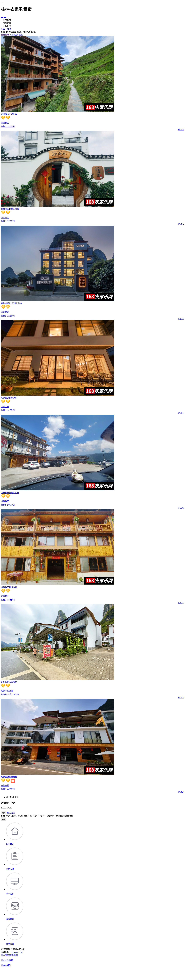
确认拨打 (11, 813)
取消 (3, 813)
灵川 (12, 35)
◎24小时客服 (7, 960)
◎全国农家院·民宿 (9, 955)
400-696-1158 (16, 952)
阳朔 (16, 35)
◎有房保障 (6, 965)
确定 (3, 819)
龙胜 (21, 35)
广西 (3, 29)
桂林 (9, 29)
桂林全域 (5, 35)
